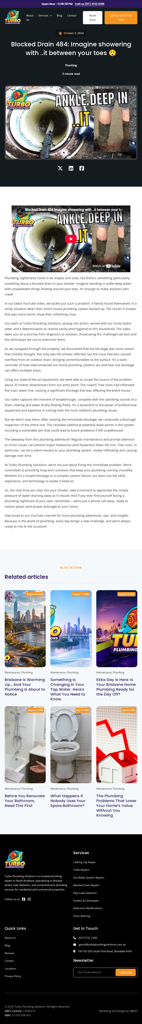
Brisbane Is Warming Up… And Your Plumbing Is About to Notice (25, 687)
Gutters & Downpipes (86, 900)
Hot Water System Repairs (88, 877)
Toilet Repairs (81, 869)
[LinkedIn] (71, 168)
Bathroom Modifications (87, 908)
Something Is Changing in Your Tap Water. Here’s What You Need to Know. (67, 689)
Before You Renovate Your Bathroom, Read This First (25, 800)
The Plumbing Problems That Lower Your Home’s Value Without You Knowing (116, 805)
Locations (10, 968)
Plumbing (27, 672)
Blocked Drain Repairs (86, 885)
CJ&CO (133, 1011)
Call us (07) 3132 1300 (89, 4)
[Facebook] (82, 168)
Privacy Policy (13, 976)
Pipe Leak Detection (85, 893)
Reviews (9, 953)
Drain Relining (81, 916)
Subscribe (125, 972)
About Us (29, 18)
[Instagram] (29, 899)
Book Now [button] (92, 17)
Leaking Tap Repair (84, 862)
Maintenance (12, 672)
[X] (60, 168)
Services (43, 15)
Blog (59, 15)
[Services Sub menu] (51, 15)
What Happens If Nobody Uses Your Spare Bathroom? (68, 800)
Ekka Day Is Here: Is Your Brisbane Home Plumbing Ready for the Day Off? (116, 687)
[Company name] (13, 17)
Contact (71, 15)
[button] (25, 643)
